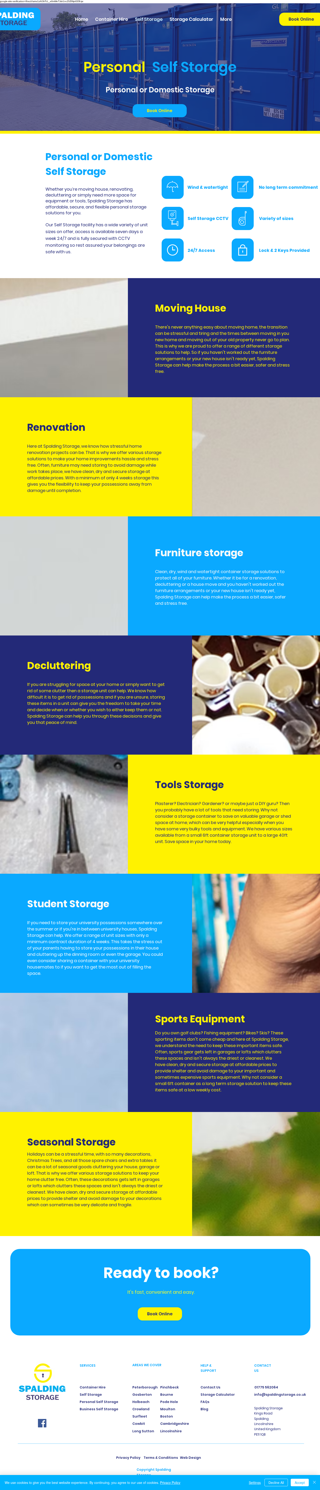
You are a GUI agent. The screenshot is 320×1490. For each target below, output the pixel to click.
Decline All (276, 1482)
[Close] (314, 1482)
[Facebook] (42, 1423)
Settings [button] (255, 1482)
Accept (300, 1482)
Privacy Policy (170, 1482)
